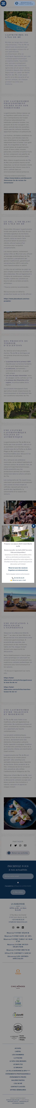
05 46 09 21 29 (19, 578)
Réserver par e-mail (19, 580)
